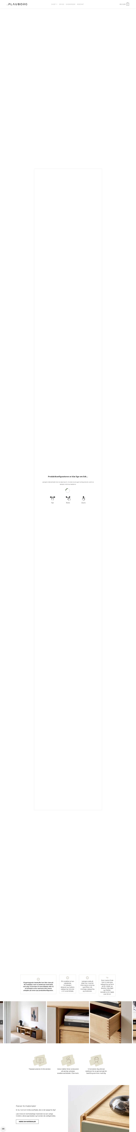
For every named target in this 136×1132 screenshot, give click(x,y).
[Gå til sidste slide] (1, 1022)
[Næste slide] (134, 1022)
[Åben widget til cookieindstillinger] (3, 1129)
